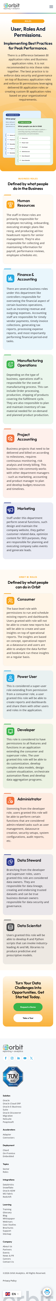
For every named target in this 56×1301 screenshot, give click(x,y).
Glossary (7, 1212)
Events (6, 1252)
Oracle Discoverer (12, 1112)
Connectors (8, 1137)
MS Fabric (8, 1193)
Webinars (8, 1221)
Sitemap (7, 1233)
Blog (5, 1215)
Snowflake (8, 1187)
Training (7, 1209)
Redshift (7, 1196)
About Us (7, 1246)
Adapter (7, 1134)
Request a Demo (28, 1007)
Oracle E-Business (12, 1106)
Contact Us (8, 1261)
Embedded (8, 1156)
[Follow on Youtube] (25, 1058)
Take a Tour (28, 1018)
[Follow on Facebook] (6, 1058)
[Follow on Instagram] (12, 1058)
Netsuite (7, 1118)
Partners (7, 1249)
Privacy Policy (9, 1280)
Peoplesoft (8, 1122)
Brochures (8, 1227)
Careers (7, 1258)
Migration (8, 1115)
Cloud (6, 1150)
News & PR (8, 1255)
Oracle (6, 1100)
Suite (5, 1109)
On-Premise (9, 1153)
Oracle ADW (9, 1190)
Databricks (8, 1184)
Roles (5, 1171)
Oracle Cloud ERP (12, 1103)
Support (7, 1230)
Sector (6, 1169)
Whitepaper (9, 1218)
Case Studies (9, 1224)
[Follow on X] (31, 1058)
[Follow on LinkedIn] (18, 1058)
